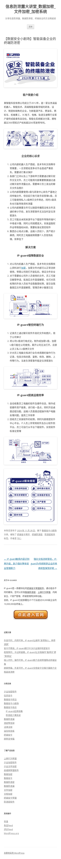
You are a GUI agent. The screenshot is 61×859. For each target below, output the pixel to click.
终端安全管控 (23, 534)
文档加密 (8, 793)
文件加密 (8, 789)
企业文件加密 (10, 766)
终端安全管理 (10, 797)
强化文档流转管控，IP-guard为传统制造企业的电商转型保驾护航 (44, 563)
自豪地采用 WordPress (14, 853)
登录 (6, 821)
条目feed (8, 825)
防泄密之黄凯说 (13, 715)
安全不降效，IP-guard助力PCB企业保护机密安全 (27, 648)
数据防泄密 (30, 592)
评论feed (8, 829)
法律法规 (8, 726)
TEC (19, 538)
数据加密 (8, 774)
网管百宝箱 (9, 738)
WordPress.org (11, 833)
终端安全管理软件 (35, 588)
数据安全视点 (10, 707)
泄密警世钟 (9, 723)
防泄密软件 (50, 534)
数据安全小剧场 (49, 530)
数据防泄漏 (9, 719)
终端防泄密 (37, 534)
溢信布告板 (9, 730)
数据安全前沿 (10, 699)
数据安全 (8, 778)
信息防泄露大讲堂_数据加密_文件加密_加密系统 (31, 9)
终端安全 (8, 734)
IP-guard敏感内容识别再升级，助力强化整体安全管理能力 (16, 563)
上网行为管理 (44, 592)
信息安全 (8, 695)
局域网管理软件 (11, 770)
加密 (23, 267)
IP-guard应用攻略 (14, 711)
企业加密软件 (10, 691)
